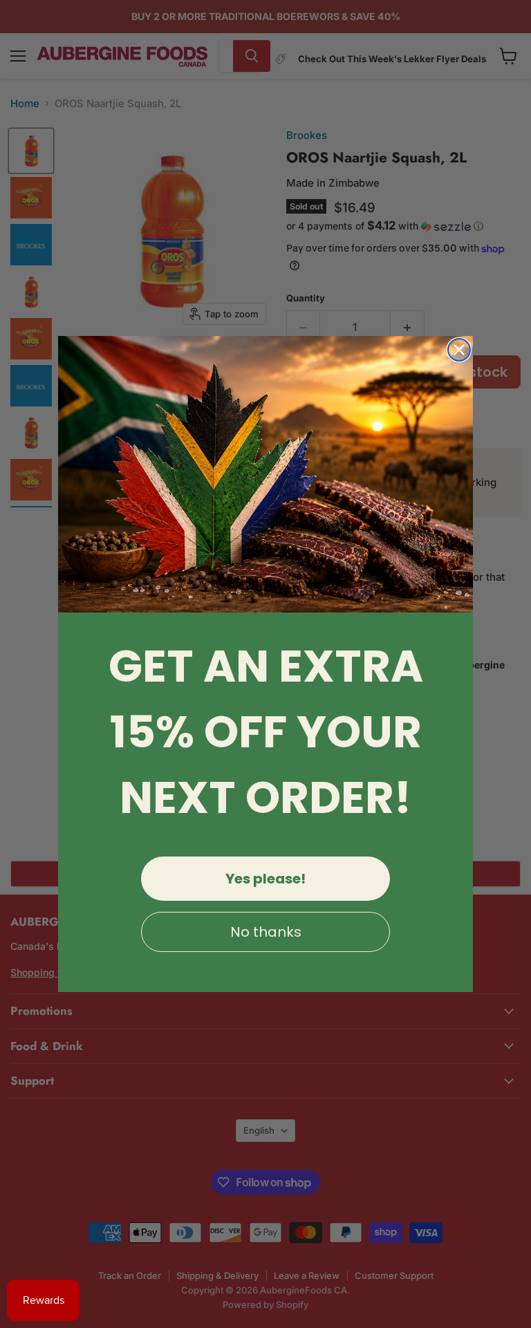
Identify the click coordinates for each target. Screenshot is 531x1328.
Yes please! (265, 878)
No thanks (265, 932)
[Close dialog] (459, 350)
